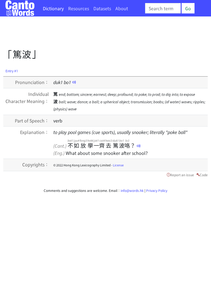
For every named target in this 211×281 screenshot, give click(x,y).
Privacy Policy (156, 190)
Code (204, 174)
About (121, 8)
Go (188, 8)
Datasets (102, 8)
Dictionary (53, 8)
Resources (78, 8)
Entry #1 (11, 70)
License (118, 165)
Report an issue (182, 174)
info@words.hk (132, 190)
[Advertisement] (103, 34)
